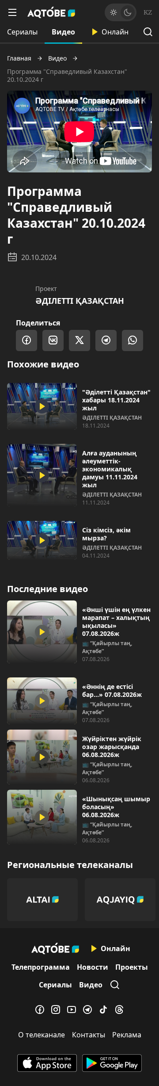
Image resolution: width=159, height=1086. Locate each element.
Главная (19, 58)
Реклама (126, 1035)
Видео (63, 32)
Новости (92, 967)
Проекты (131, 967)
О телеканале (41, 1035)
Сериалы (22, 32)
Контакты (88, 1035)
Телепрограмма (40, 967)
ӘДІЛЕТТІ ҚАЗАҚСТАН (79, 300)
